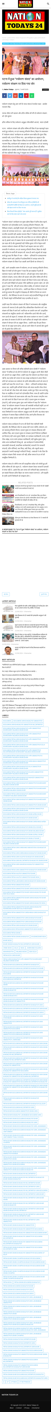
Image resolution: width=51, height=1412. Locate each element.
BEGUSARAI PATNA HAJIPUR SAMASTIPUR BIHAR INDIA (21, 877)
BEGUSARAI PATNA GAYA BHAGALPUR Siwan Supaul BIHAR (23, 834)
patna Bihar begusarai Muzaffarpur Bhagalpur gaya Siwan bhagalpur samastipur (25, 1064)
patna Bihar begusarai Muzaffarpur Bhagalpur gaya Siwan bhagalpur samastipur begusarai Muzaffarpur (25, 1075)
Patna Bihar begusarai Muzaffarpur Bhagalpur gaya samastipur (23, 1022)
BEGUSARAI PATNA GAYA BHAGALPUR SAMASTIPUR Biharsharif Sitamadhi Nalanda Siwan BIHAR (24, 794)
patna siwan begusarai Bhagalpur (27, 1282)
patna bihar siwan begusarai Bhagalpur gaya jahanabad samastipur (24, 1147)
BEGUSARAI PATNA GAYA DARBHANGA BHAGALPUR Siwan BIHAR (24, 853)
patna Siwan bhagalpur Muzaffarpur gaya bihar (21, 1347)
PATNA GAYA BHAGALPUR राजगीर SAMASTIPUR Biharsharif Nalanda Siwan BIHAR (22, 960)
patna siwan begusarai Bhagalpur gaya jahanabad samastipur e (22, 1307)
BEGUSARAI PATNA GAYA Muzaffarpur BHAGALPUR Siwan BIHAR (25, 860)
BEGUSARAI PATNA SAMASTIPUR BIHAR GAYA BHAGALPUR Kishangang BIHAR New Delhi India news (22, 907)
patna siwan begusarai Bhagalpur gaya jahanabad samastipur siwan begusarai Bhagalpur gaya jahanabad (24, 1329)
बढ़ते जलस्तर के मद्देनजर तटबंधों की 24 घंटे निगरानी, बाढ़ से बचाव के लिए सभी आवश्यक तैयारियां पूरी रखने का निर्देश (31, 626)
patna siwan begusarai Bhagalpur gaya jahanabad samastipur (22, 1302)
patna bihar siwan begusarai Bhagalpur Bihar (20, 1118)
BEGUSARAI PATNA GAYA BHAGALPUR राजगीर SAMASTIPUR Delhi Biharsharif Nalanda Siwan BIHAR (24, 745)
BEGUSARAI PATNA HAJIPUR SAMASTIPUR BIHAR (19, 873)
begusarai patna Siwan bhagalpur (16, 936)
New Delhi (33, 951)
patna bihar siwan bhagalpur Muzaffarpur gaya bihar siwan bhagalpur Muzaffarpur (23, 1209)
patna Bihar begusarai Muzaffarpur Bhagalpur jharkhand (21, 1099)
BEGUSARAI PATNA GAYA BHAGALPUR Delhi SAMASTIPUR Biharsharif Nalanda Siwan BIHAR (22, 767)
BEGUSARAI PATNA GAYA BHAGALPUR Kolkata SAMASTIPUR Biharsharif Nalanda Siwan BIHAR (23, 773)
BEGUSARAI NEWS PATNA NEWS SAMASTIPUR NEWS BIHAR (22, 929)
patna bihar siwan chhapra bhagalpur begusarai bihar (24, 1262)
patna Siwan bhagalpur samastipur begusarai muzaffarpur (20, 1360)
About (12, 1408)
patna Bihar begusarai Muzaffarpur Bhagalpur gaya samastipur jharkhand (23, 1039)
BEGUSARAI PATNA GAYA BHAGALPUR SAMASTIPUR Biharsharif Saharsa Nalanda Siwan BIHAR (24, 789)
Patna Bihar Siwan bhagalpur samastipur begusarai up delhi (23, 1253)
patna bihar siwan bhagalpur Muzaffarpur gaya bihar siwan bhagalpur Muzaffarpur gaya (23, 1215)
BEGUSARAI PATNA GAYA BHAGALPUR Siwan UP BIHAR (21, 838)
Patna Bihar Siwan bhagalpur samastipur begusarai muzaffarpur (22, 1237)
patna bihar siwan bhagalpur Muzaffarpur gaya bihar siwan (23, 1198)
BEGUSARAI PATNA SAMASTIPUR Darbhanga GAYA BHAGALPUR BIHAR (24, 913)
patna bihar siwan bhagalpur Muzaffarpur (19, 1174)
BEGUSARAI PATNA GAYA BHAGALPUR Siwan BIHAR (20, 818)
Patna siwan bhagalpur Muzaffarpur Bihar (19, 1339)
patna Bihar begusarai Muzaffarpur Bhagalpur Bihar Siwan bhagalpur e (23, 994)
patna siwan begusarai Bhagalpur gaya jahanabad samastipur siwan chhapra (22, 1334)
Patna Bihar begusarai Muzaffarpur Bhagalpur (21, 965)
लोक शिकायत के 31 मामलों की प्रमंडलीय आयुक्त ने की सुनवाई (30, 616)
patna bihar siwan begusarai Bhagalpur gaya (20, 1122)
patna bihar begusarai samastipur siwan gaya (20, 1111)
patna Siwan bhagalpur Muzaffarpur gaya (19, 1343)
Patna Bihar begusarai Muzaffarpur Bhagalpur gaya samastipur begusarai (23, 1028)
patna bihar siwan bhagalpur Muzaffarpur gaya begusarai (25, 1190)
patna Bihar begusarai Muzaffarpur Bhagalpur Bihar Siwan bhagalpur (23, 989)
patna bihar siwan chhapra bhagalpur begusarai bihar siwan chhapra (24, 1272)
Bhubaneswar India (38, 936)
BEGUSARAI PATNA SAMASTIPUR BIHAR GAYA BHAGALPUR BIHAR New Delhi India (24, 893)
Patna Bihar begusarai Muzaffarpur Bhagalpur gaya (23, 1005)
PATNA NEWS (7, 1282)
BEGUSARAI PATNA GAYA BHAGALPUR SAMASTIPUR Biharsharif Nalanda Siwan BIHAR (24, 784)
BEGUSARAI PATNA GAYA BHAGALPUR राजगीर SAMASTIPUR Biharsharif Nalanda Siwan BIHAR (22, 729)
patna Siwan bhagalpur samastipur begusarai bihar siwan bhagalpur (25, 1355)
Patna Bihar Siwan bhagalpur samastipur (18, 1225)
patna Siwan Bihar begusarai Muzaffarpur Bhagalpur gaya (25, 1378)
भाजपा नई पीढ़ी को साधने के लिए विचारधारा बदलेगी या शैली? (30, 649)
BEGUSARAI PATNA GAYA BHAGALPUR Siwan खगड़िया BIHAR (22, 814)
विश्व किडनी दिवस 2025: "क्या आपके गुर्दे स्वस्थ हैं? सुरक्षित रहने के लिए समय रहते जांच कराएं (24, 212)
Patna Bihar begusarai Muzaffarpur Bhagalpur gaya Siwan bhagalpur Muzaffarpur (25, 1053)
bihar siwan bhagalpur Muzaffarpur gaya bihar (21, 944)
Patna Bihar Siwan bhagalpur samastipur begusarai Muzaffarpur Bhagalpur (22, 1242)
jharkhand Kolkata (34, 948)
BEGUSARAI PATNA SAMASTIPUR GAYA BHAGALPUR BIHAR (22, 918)
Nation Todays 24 (32, 1405)
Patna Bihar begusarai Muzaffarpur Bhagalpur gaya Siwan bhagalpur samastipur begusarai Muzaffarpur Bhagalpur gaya (25, 1087)
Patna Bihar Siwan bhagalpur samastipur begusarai (22, 1229)
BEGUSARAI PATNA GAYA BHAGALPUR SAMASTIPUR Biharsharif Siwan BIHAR (24, 800)
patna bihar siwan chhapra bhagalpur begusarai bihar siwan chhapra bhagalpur (24, 1277)
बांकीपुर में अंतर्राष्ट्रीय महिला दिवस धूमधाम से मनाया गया (23, 198)
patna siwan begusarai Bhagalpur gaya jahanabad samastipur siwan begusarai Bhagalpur (22, 1323)
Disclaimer (35, 1408)
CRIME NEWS (7, 948)
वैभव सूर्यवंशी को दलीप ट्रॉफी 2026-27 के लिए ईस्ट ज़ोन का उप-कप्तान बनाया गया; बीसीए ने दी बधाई (31, 607)
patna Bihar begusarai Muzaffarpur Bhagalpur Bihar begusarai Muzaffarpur (23, 978)
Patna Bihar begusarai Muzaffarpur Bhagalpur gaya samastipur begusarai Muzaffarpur (23, 1033)
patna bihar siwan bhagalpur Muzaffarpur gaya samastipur (21, 1220)
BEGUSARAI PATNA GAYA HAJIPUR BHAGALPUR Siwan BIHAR (23, 857)
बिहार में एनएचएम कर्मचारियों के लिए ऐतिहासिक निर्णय (17, 675)
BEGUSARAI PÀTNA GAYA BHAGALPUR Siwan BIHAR (20, 925)
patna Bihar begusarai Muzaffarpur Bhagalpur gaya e (23, 1012)
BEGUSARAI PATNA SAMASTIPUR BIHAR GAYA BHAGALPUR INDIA (24, 903)
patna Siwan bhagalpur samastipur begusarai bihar (22, 1350)
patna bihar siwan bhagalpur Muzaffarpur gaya (21, 1186)
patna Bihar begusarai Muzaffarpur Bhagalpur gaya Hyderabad (23, 1017)
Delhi (16, 948)
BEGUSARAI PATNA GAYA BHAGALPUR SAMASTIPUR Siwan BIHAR (24, 805)
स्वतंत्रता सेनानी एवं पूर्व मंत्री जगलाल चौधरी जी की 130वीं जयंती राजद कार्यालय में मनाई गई (32, 487)
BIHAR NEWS (7, 940)
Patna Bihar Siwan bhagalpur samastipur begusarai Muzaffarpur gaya (22, 1248)
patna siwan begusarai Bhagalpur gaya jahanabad (22, 1297)
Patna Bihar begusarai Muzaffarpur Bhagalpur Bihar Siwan (23, 984)
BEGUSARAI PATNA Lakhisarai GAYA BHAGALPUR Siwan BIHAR (24, 881)
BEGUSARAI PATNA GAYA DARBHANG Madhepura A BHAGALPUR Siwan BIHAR (24, 848)
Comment (45, 89)
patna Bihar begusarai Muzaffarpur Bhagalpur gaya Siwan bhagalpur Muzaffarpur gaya (25, 1059)
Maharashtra (8, 951)
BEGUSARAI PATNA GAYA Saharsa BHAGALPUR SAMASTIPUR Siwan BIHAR (23, 865)
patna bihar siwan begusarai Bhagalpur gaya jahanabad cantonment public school (24, 1136)
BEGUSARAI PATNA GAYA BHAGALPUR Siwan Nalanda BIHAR (23, 831)
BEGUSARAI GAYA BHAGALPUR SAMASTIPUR (27, 721)
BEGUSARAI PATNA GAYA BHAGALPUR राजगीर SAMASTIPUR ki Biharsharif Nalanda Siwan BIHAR (22, 756)
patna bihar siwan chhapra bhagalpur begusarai (21, 1258)
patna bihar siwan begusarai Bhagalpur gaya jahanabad (24, 1126)
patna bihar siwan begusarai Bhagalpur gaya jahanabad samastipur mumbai (24, 1152)
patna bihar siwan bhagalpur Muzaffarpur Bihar (21, 1183)
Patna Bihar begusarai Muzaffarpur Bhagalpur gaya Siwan (25, 1043)
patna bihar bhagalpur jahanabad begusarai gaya (22, 1115)
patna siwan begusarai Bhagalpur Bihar (18, 1286)
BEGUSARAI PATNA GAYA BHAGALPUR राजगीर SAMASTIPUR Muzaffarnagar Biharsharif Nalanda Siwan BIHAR (22, 751)
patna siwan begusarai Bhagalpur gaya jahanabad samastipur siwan (22, 1312)
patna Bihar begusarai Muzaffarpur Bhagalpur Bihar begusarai (23, 973)
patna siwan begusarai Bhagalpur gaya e (18, 1293)
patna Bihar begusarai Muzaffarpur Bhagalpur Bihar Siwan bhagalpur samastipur (23, 1000)
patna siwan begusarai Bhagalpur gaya (18, 1290)
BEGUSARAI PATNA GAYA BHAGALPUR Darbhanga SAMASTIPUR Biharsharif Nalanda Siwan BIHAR (24, 762)
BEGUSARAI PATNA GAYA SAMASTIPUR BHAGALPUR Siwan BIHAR (24, 870)
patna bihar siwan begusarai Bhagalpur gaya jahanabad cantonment (24, 1130)
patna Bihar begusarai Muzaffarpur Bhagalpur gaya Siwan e (25, 1093)
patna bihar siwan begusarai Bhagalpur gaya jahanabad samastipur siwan (24, 43)
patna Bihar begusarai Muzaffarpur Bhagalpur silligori (24, 1104)
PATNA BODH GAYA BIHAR (11, 955)
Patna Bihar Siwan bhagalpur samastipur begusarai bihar (25, 1233)
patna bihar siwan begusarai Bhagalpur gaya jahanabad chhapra (24, 1141)
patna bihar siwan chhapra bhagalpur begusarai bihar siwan (24, 1266)
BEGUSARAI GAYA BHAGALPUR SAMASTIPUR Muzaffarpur (23, 724)
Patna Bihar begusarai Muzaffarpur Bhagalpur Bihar (23, 968)
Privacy (27, 1408)
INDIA (22, 948)
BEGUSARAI (7, 721)
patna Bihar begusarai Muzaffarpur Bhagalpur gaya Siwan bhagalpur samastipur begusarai (25, 1070)
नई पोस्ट (6, 594)
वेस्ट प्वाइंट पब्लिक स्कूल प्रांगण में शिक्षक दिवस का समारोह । (19, 671)
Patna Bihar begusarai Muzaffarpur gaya (18, 1107)
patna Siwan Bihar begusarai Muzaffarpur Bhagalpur (23, 1374)
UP (8, 1382)
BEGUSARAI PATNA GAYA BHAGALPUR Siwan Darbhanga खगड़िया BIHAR (24, 822)
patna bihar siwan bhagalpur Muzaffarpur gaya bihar (23, 1194)
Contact (19, 1408)
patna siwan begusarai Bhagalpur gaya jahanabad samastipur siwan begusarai (22, 1318)
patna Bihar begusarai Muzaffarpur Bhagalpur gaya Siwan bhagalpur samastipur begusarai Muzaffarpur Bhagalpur (25, 1081)
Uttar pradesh (24, 1382)
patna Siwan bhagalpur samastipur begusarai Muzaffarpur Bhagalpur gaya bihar (20, 1366)
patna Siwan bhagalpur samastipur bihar (18, 1371)
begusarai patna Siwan (11, 933)
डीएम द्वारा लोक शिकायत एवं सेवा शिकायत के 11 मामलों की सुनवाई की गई (31, 519)
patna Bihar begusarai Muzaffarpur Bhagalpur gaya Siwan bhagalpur (25, 1048)
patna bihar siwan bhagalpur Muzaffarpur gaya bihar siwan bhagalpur (23, 1204)
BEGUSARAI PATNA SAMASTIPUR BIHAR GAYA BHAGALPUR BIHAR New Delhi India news (24, 898)
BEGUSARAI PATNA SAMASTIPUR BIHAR (16, 885)
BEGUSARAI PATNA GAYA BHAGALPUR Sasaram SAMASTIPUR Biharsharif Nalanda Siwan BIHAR (23, 809)
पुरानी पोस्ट (44, 594)
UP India (14, 1382)
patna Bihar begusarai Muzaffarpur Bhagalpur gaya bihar (25, 1008)
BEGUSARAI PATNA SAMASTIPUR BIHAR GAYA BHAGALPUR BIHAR (24, 888)
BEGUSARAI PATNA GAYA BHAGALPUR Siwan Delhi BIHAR (22, 827)
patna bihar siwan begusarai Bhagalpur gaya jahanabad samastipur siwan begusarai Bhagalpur (24, 1169)
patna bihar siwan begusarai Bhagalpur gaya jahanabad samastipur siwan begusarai (24, 1163)
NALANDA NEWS (21, 951)
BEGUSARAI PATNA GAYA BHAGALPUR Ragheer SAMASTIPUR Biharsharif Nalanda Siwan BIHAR (23, 778)
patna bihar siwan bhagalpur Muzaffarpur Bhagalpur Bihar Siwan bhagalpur (23, 1178)
